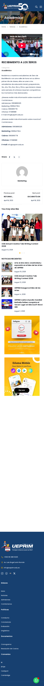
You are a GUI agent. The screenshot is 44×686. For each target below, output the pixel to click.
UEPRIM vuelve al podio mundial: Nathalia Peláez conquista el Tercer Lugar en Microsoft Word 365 (28, 303)
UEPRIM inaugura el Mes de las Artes (27, 289)
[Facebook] (9, 157)
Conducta (5, 618)
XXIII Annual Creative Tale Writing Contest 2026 (20, 245)
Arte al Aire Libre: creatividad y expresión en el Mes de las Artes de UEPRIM (28, 265)
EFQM (3, 667)
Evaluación (5, 626)
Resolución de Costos (9, 648)
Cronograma (6, 644)
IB (1, 662)
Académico (23, 27)
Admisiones (5, 600)
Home (4, 27)
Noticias (12, 27)
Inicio (3, 591)
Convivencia (6, 622)
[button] (19, 253)
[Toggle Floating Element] (36, 680)
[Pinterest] (19, 157)
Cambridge (5, 675)
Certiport (4, 671)
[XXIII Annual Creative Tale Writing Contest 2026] (22, 227)
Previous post (9, 193)
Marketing (22, 181)
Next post (36, 193)
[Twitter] (14, 157)
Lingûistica (5, 630)
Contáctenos (6, 604)
